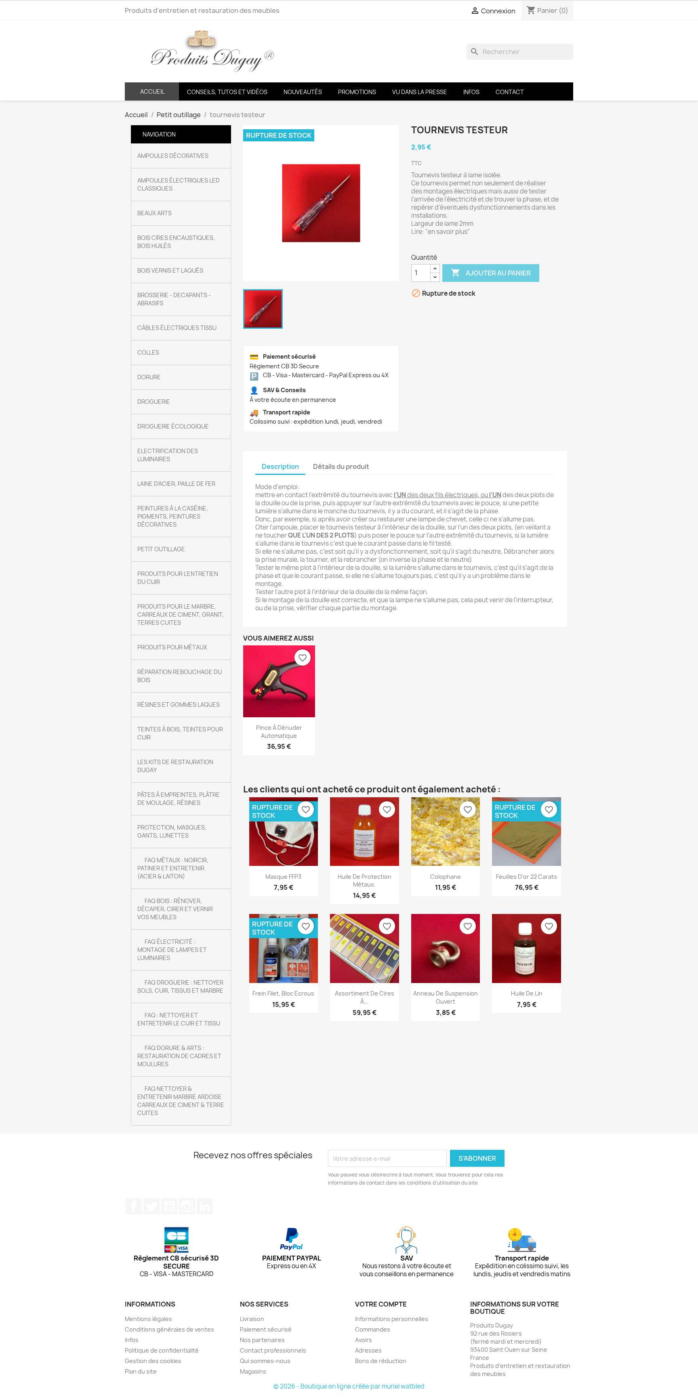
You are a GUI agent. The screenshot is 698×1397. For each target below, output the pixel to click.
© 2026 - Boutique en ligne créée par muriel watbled (349, 1386)
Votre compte (381, 1304)
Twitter (151, 1206)
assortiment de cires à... (364, 997)
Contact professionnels (273, 1350)
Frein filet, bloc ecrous (283, 993)
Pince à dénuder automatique (279, 731)
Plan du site (141, 1371)
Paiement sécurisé (266, 1329)
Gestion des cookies (153, 1361)
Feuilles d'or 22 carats (526, 876)
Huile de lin (526, 993)
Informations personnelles (391, 1319)
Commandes (372, 1329)
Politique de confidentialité (162, 1350)
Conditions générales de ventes (169, 1329)
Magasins (253, 1371)
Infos (132, 1340)
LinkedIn (205, 1206)
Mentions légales (148, 1319)
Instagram (187, 1206)
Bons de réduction (380, 1361)
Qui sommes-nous (265, 1361)
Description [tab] (280, 466)
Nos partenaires (262, 1340)
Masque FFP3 (283, 876)
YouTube (169, 1206)
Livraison (252, 1319)
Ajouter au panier (491, 272)
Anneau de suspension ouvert (445, 997)
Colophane (445, 876)
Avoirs (363, 1340)
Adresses (368, 1350)
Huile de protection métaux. (364, 881)
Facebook (134, 1206)
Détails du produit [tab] (341, 466)
